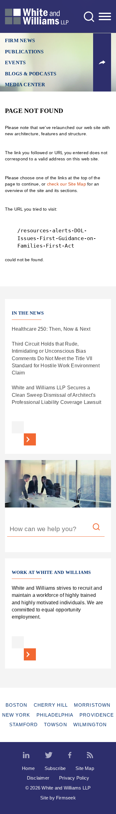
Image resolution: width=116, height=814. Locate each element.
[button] (102, 62)
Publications (24, 52)
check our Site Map (66, 183)
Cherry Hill (51, 705)
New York (16, 715)
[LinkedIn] (26, 755)
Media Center (25, 84)
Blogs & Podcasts (31, 74)
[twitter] (49, 755)
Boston (16, 705)
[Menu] (104, 16)
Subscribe (55, 768)
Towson (55, 724)
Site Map (84, 768)
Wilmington (90, 724)
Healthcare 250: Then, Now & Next (51, 329)
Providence (96, 715)
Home (28, 768)
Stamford (23, 724)
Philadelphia (55, 715)
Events (15, 62)
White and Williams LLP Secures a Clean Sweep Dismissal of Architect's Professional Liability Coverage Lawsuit (56, 395)
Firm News (20, 40)
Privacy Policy (74, 777)
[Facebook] (69, 755)
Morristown (92, 705)
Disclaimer (38, 777)
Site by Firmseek (58, 797)
